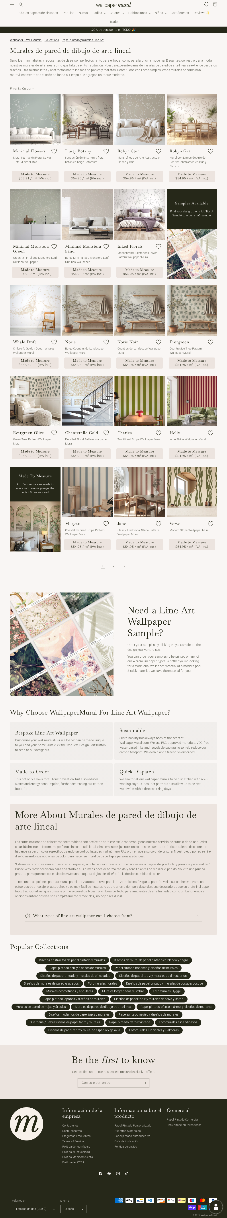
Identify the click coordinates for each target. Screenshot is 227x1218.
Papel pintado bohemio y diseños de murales (146, 968)
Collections (52, 40)
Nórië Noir (127, 342)
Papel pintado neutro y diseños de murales (148, 1014)
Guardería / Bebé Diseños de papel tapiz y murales (65, 1022)
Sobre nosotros (72, 1131)
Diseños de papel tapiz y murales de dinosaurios (153, 976)
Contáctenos (70, 1125)
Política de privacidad (76, 1152)
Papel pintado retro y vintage (129, 1022)
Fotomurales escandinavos (178, 1022)
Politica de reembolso (76, 1146)
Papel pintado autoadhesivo (132, 1136)
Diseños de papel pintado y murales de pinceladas (75, 976)
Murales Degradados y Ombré (123, 991)
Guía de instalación (126, 1141)
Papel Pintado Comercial (183, 1119)
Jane (121, 523)
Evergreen (179, 342)
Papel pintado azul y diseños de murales (77, 968)
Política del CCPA (73, 1162)
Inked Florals (130, 246)
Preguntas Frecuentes (76, 1136)
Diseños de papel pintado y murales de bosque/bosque (164, 983)
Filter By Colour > (22, 89)
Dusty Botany (78, 151)
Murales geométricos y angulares (69, 991)
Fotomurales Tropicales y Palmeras (154, 1030)
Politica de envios (125, 1146)
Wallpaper (26, 40)
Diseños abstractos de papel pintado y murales (72, 960)
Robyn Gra (180, 151)
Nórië (70, 342)
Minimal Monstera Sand (83, 249)
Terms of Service (73, 1141)
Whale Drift (24, 342)
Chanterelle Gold (81, 432)
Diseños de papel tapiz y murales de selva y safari (149, 999)
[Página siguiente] (124, 566)
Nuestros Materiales (127, 1131)
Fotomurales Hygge (167, 991)
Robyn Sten (128, 151)
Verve (175, 523)
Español (70, 1208)
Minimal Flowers (29, 151)
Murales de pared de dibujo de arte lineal (103, 1007)
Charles (124, 432)
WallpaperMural (209, 1215)
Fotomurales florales (102, 983)
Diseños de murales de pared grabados (51, 983)
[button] (12, 4)
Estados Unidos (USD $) (31, 1208)
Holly (175, 432)
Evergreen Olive (28, 432)
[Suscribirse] (144, 1083)
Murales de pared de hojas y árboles (41, 1007)
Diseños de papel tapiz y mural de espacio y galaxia (84, 1030)
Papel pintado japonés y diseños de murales (74, 999)
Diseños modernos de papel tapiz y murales (79, 1014)
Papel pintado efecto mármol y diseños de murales (176, 1007)
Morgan (72, 523)
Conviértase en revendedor (184, 1125)
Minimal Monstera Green (31, 249)
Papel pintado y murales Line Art (83, 40)
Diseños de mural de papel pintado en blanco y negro (151, 960)
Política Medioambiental (78, 1157)
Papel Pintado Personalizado (132, 1125)
